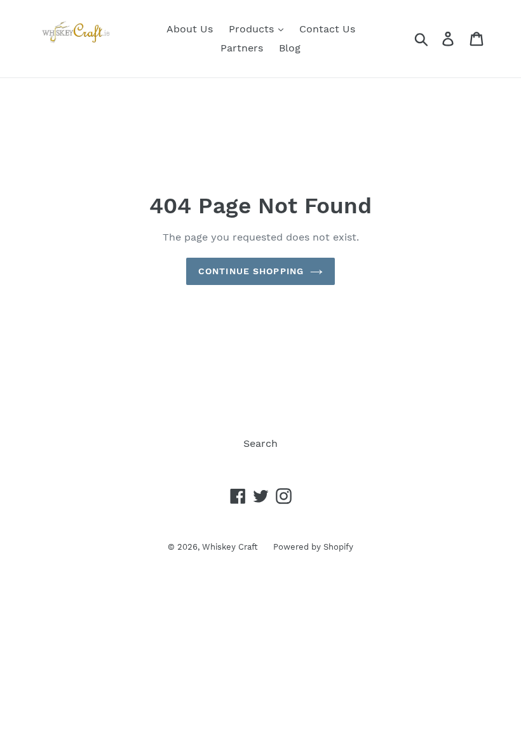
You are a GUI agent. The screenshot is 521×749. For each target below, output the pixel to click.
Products (253, 29)
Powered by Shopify (313, 547)
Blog (290, 48)
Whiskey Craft (229, 547)
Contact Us (327, 29)
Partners (241, 48)
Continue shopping (251, 271)
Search (260, 443)
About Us (189, 29)
